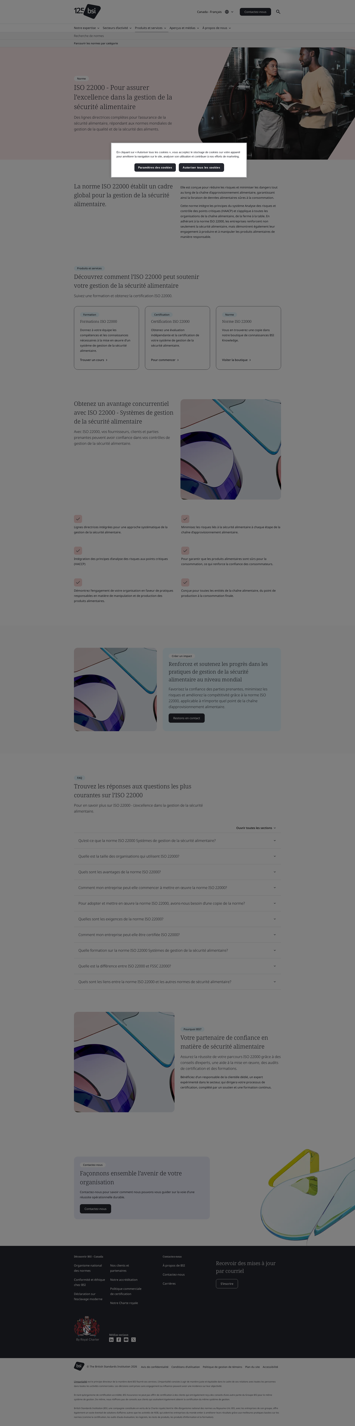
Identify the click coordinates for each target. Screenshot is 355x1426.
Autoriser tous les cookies (201, 167)
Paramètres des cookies (155, 167)
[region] (179, 160)
